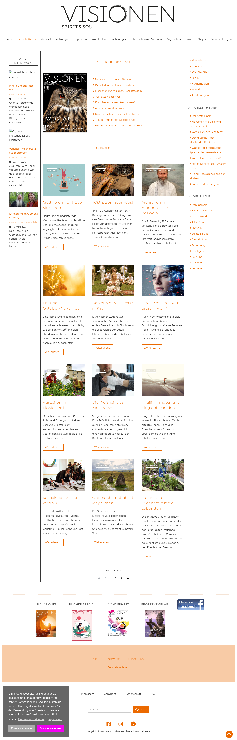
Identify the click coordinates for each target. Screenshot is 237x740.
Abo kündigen (200, 95)
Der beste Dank (201, 116)
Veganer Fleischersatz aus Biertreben (22, 150)
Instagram (118, 723)
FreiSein (197, 228)
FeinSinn (197, 256)
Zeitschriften (25, 39)
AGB (154, 693)
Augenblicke (174, 39)
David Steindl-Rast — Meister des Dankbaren (203, 140)
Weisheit (46, 39)
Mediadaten (199, 60)
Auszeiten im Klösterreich (110, 108)
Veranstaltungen (221, 39)
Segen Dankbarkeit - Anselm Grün (207, 166)
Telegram (131, 723)
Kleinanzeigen (200, 83)
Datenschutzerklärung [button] (31, 719)
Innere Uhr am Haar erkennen (21, 87)
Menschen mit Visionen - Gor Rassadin (118, 91)
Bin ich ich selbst (202, 210)
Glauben (197, 262)
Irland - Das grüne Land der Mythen (207, 176)
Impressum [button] (55, 719)
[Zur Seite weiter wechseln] (121, 578)
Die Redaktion (200, 71)
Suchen (142, 709)
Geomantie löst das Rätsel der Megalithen (120, 114)
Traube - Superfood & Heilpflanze (115, 119)
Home (9, 39)
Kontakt (196, 89)
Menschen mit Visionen (147, 39)
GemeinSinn (199, 239)
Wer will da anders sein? (206, 158)
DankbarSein (199, 204)
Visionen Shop (195, 39)
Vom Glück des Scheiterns (207, 132)
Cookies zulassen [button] (50, 728)
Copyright (110, 693)
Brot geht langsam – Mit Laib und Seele (119, 125)
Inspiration (80, 39)
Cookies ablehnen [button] (22, 728)
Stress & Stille (200, 233)
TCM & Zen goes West (108, 96)
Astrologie (62, 39)
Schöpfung (198, 245)
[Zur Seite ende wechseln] (127, 578)
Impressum (87, 693)
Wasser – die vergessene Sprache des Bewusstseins (205, 150)
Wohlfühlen (99, 39)
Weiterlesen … (53, 247)
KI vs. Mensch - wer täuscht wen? (115, 102)
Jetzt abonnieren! (118, 667)
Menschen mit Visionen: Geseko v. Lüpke (205, 124)
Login (195, 77)
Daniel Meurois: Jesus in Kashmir (115, 85)
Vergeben (197, 268)
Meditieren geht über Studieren (114, 79)
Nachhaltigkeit (119, 39)
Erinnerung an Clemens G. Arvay (23, 215)
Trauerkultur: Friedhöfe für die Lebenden (158, 503)
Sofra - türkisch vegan (205, 184)
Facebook (106, 723)
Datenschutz (133, 693)
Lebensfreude (200, 216)
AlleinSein (198, 222)
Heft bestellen (102, 147)
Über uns (197, 66)
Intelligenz (198, 251)
